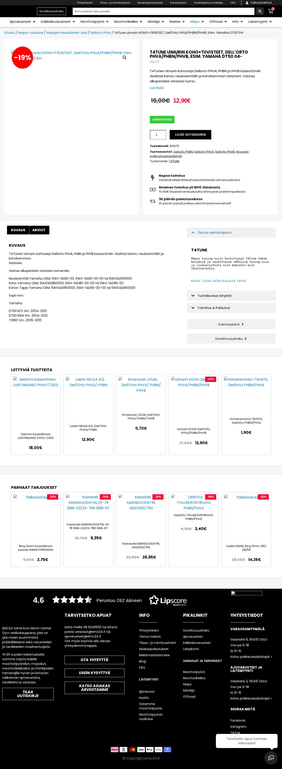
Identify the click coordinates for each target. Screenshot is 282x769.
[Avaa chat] (271, 758)
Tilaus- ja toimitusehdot (115, 2)
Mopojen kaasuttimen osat (66, 32)
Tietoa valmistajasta (214, 232)
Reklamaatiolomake (154, 655)
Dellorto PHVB (225, 152)
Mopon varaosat (30, 32)
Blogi (142, 661)
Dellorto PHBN (183, 152)
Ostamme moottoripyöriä (150, 706)
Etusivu (9, 32)
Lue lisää (157, 87)
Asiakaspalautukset (150, 2)
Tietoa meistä (150, 636)
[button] (23, 21)
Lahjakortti (191, 649)
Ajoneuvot (147, 691)
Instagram (238, 726)
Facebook (237, 720)
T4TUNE (174, 161)
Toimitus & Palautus (213, 307)
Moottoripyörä (194, 672)
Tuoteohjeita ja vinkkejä (208, 2)
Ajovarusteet (193, 636)
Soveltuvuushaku (196, 630)
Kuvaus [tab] (18, 230)
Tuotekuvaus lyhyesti (214, 295)
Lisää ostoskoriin (190, 134)
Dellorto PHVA (100, 32)
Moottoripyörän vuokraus (151, 716)
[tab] (38, 230)
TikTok (235, 733)
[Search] (260, 11)
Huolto (144, 698)
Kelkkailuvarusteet (197, 643)
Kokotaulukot (178, 2)
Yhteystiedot (85, 2)
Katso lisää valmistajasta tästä (218, 280)
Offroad (189, 696)
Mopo (187, 684)
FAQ (232, 2)
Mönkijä (189, 690)
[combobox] (163, 11)
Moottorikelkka (194, 678)
